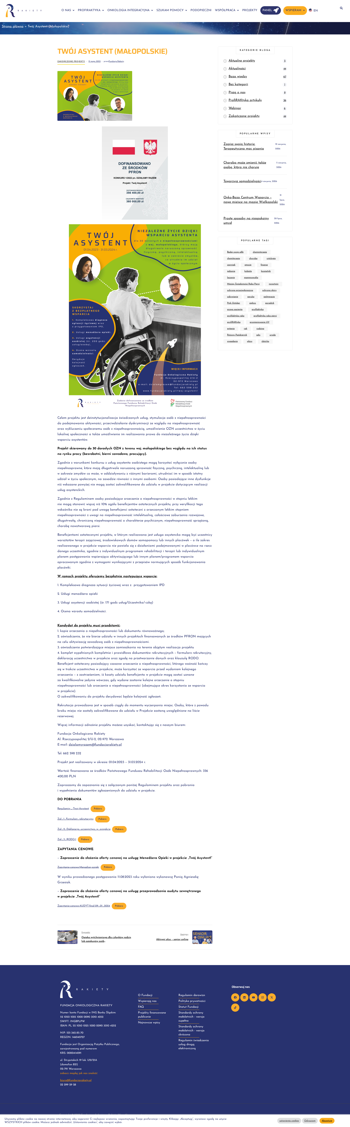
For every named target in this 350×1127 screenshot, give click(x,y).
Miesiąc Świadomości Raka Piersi (243, 284)
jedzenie (231, 271)
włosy (249, 341)
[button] (68, 10)
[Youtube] (253, 997)
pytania (231, 329)
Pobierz (98, 809)
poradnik (269, 303)
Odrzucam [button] (310, 1121)
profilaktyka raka (235, 316)
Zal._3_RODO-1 (66, 839)
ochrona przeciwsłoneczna (240, 290)
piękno (252, 303)
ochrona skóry (269, 290)
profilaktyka (258, 309)
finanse (264, 265)
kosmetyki (266, 271)
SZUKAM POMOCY (170, 10)
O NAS (66, 10)
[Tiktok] (235, 1007)
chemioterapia (260, 252)
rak (245, 329)
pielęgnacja (269, 297)
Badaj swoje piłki (235, 252)
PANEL (267, 10)
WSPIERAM (293, 10)
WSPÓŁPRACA (225, 10)
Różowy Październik (237, 335)
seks (258, 335)
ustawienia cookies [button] (289, 1121)
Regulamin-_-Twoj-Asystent (73, 808)
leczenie (231, 278)
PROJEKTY (249, 10)
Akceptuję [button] (327, 1121)
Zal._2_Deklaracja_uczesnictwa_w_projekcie (83, 829)
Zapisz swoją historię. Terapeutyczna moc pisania (243, 146)
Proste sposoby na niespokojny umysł (246, 221)
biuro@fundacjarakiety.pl (76, 1080)
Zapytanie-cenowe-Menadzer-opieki (78, 867)
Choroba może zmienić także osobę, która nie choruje (244, 165)
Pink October (233, 303)
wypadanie (232, 341)
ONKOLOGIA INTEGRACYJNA (128, 10)
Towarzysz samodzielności (242, 181)
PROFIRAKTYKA (89, 10)
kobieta (248, 271)
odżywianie (232, 297)
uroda (273, 335)
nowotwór (274, 284)
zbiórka (265, 341)
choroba (253, 258)
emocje (248, 265)
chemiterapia (233, 258)
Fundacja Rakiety (116, 61)
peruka (250, 297)
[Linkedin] (244, 997)
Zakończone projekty (71, 61)
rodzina (260, 329)
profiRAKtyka (233, 322)
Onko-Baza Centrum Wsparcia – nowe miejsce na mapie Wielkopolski (250, 200)
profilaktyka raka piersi (265, 316)
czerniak (231, 265)
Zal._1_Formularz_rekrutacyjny (75, 819)
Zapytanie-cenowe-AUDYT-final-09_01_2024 (83, 906)
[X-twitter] (272, 997)
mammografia (251, 278)
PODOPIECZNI (200, 10)
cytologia (271, 258)
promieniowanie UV (259, 322)
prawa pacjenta (234, 309)
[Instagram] (262, 997)
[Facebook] (235, 997)
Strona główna (13, 26)
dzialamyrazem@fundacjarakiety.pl (95, 744)
